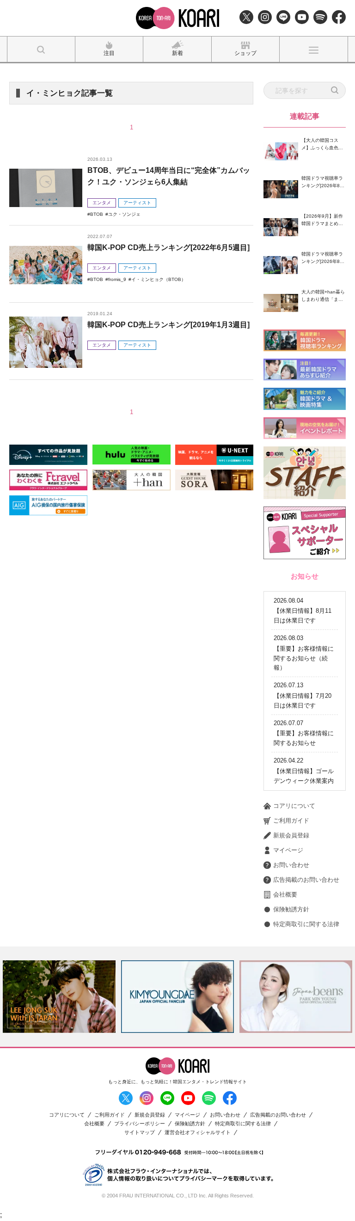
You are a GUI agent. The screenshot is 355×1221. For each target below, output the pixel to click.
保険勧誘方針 (291, 909)
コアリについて (294, 805)
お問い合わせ (291, 864)
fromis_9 (117, 279)
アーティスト (137, 202)
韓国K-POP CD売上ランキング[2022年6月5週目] (168, 247)
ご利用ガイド (291, 820)
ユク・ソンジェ (124, 214)
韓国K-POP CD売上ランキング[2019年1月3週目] (168, 325)
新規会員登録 (291, 835)
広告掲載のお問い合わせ (306, 879)
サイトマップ (139, 1132)
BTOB (96, 214)
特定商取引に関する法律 (306, 924)
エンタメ (101, 202)
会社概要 (285, 894)
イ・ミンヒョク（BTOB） (158, 279)
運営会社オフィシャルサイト (198, 1132)
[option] (59, 996)
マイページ (288, 850)
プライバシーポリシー (139, 1123)
